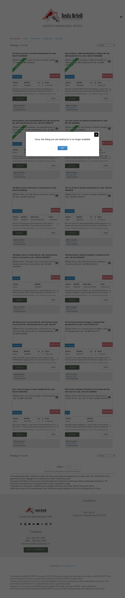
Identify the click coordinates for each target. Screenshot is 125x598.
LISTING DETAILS (20, 98)
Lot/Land (58, 38)
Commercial (35, 38)
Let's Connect (35, 550)
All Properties (15, 38)
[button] (21, 524)
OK (62, 148)
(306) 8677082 (18, 108)
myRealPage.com (67, 566)
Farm (26, 38)
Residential (47, 38)
